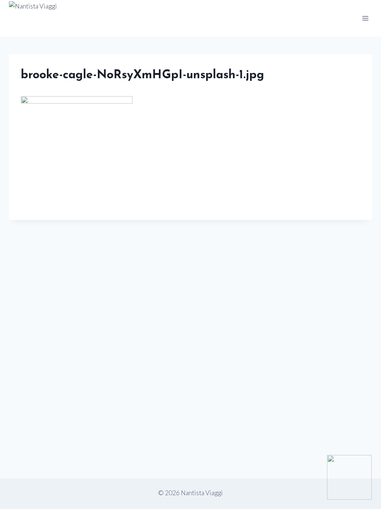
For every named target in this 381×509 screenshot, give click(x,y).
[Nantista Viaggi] (99, 18)
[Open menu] (365, 18)
